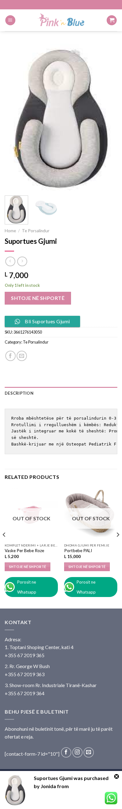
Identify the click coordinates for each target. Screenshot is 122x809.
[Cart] (112, 20)
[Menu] (10, 20)
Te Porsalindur (35, 230)
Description (19, 393)
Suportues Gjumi (53, 778)
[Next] (107, 117)
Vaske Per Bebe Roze (24, 550)
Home (10, 230)
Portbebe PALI (78, 550)
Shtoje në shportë (37, 298)
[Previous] (14, 117)
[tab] (61, 393)
